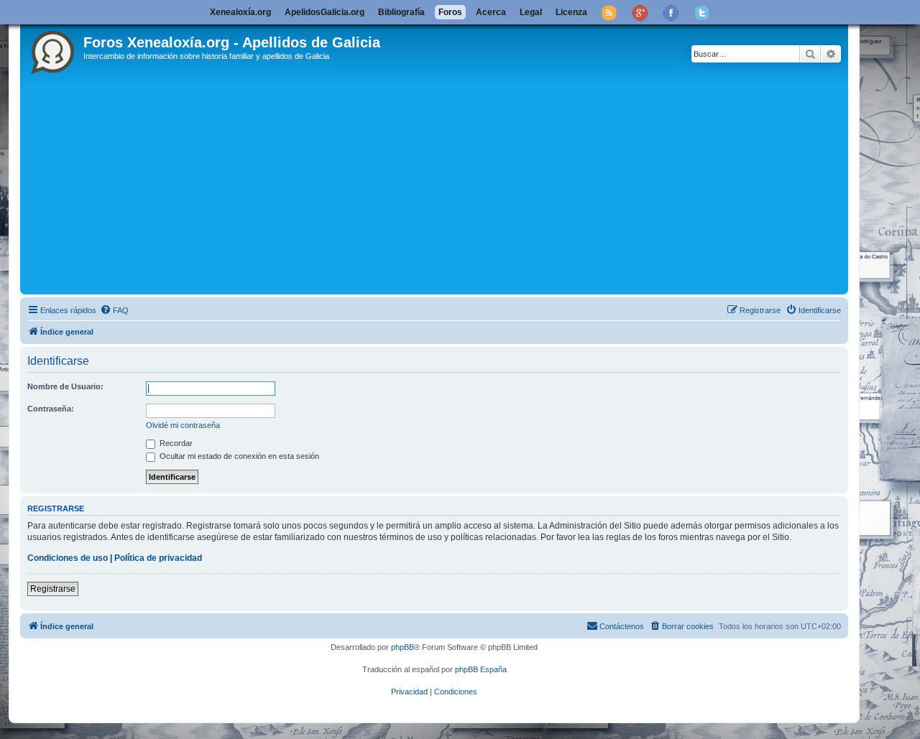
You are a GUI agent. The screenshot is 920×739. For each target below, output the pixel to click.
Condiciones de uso (67, 558)
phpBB (402, 647)
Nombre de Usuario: (65, 386)
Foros (450, 12)
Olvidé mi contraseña (183, 425)
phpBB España (481, 669)
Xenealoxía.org (240, 12)
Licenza (571, 12)
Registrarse (52, 589)
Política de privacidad (158, 558)
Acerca (491, 12)
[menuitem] (114, 310)
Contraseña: (50, 408)
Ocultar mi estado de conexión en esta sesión (238, 456)
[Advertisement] (455, 183)
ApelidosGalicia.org (324, 12)
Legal (531, 12)
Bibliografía (401, 12)
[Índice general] (53, 49)
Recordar (175, 443)
